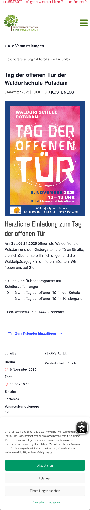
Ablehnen (45, 478)
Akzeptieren (45, 465)
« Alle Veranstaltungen (24, 45)
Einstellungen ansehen (45, 491)
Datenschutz (39, 502)
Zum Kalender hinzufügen (35, 333)
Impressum (54, 502)
